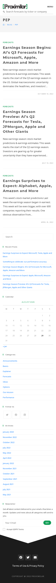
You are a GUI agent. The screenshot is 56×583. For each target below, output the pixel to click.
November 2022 (10, 437)
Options (6, 387)
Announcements (10, 361)
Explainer (7, 371)
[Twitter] (28, 557)
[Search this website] (28, 236)
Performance (8, 397)
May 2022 (7, 453)
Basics (5, 366)
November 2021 (10, 468)
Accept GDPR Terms (15, 529)
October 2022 (8, 442)
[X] (7, 415)
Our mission (8, 392)
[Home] (4, 25)
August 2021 (8, 484)
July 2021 (6, 489)
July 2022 (6, 447)
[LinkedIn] (25, 415)
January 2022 (8, 463)
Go (47, 522)
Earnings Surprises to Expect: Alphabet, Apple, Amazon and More (27, 186)
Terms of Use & (20, 565)
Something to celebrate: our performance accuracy (25, 261)
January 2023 (8, 432)
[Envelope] (35, 557)
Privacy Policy (36, 565)
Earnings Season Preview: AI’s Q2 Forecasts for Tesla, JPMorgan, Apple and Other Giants (24, 122)
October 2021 (8, 473)
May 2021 (7, 494)
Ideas (5, 381)
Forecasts (8, 42)
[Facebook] (16, 415)
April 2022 (7, 458)
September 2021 (10, 479)
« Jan (5, 346)
